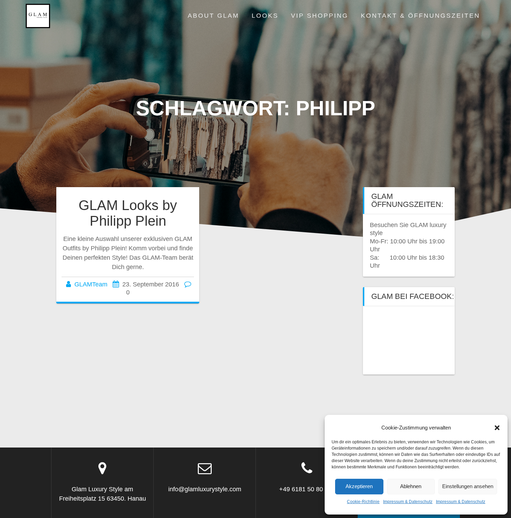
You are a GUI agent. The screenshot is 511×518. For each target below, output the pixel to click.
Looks (265, 15)
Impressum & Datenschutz (407, 501)
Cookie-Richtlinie (363, 501)
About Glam (213, 15)
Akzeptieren (359, 486)
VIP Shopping (319, 15)
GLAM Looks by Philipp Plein (128, 213)
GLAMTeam (90, 284)
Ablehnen (410, 486)
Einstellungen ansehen (467, 486)
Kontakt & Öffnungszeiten (420, 15)
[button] (497, 427)
